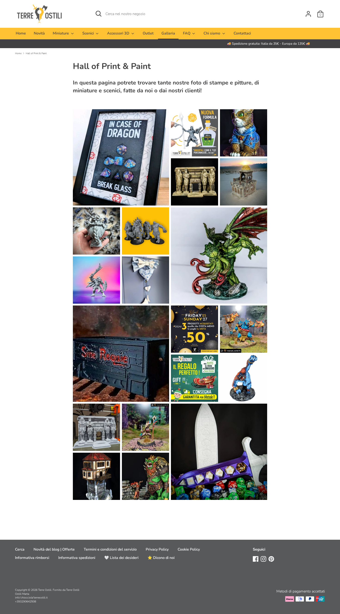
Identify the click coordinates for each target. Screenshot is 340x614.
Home (21, 33)
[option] (170, 43)
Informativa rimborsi (32, 557)
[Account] (308, 12)
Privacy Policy (157, 549)
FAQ (187, 33)
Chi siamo (212, 33)
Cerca (20, 549)
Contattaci (242, 33)
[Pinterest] (271, 558)
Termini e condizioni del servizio (110, 549)
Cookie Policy (189, 549)
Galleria (168, 33)
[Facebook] (255, 558)
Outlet (148, 33)
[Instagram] (263, 558)
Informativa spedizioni (76, 557)
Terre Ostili (44, 590)
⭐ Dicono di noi (161, 557)
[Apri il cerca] (98, 13)
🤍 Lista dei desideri (121, 557)
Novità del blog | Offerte (54, 549)
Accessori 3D (118, 33)
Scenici (88, 33)
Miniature (61, 33)
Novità (39, 33)
